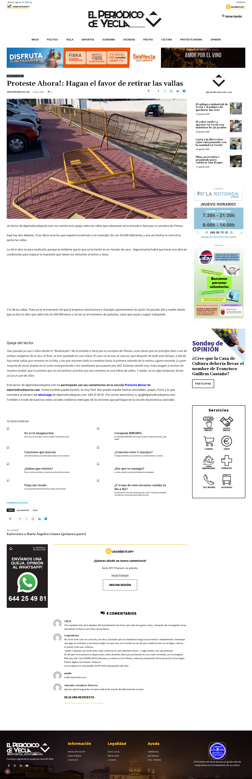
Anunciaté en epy (21, 7)
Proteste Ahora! (15, 76)
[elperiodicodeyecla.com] (219, 81)
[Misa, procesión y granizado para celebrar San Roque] (236, 161)
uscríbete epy (237, 7)
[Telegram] (184, 91)
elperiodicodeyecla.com (18, 91)
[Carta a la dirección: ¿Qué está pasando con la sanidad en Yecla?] (236, 144)
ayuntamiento (23, 510)
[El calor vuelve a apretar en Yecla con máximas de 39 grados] (236, 126)
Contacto (240, 2)
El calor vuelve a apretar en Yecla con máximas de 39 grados (211, 124)
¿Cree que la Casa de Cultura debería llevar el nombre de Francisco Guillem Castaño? (218, 366)
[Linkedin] (178, 91)
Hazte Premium (120, 575)
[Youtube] (27, 766)
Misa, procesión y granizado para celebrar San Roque (209, 159)
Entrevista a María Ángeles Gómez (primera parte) (46, 534)
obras (35, 510)
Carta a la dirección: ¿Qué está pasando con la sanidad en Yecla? (211, 142)
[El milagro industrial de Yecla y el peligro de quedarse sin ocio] (236, 108)
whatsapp (45, 395)
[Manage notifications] (7, 771)
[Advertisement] (96, 285)
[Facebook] (158, 91)
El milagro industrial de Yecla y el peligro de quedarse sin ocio (212, 107)
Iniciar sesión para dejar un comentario (83, 703)
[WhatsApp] (171, 91)
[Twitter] (164, 91)
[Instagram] (21, 766)
